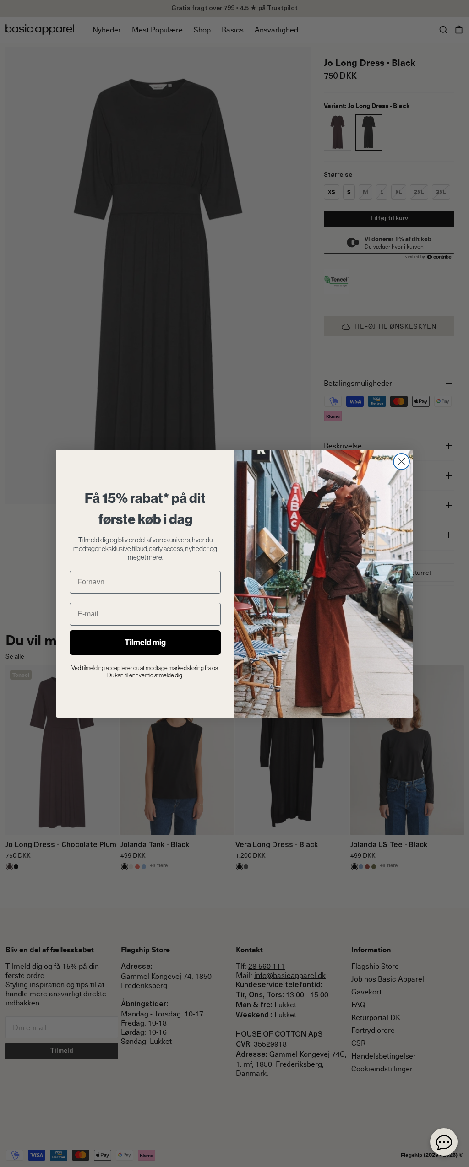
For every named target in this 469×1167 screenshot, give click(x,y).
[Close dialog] (401, 462)
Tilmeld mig (145, 643)
